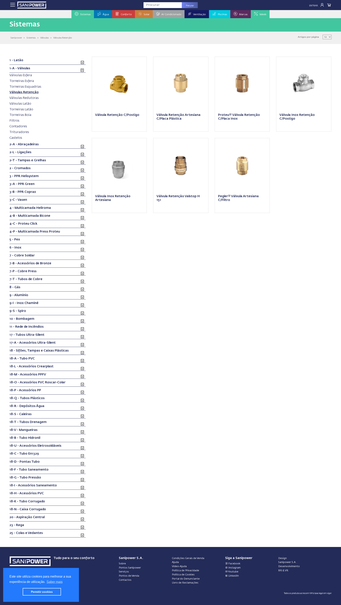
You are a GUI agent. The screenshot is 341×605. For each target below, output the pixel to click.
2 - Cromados (20, 168)
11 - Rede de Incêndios (26, 326)
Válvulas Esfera (20, 75)
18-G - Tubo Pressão (25, 477)
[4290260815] (304, 83)
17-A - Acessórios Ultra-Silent (32, 342)
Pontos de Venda (129, 576)
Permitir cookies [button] (42, 591)
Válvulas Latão (20, 103)
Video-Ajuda (179, 566)
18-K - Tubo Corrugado (27, 501)
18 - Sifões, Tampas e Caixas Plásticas (39, 350)
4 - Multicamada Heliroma (30, 208)
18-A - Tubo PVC (22, 358)
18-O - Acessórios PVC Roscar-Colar (37, 382)
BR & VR (283, 570)
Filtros (14, 120)
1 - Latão (16, 60)
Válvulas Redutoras (24, 98)
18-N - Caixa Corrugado (27, 509)
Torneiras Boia (20, 115)
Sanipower (16, 38)
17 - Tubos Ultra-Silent (26, 335)
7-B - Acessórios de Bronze (30, 263)
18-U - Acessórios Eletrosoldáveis (35, 445)
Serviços (124, 571)
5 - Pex (14, 239)
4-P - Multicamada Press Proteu (34, 231)
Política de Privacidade (185, 570)
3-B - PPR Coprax (22, 192)
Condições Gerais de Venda (188, 558)
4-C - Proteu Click (23, 223)
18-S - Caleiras (20, 414)
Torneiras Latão (21, 109)
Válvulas (44, 38)
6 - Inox (15, 247)
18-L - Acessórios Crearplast (31, 366)
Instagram (234, 568)
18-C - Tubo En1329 (24, 453)
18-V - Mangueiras (23, 430)
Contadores (18, 126)
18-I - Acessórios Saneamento (33, 485)
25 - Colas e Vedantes (26, 533)
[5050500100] (119, 83)
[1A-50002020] (242, 83)
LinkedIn (233, 576)
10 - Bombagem (21, 319)
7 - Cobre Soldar (22, 255)
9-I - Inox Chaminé (23, 303)
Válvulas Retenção (62, 38)
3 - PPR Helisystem (24, 176)
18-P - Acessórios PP (25, 390)
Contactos (125, 580)
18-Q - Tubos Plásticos (27, 398)
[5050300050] (181, 83)
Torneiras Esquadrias (25, 86)
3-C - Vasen (18, 200)
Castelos (15, 138)
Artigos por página (308, 37)
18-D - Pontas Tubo (24, 461)
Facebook (234, 563)
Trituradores (19, 132)
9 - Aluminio (18, 295)
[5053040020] (119, 165)
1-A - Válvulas (19, 68)
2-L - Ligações (20, 152)
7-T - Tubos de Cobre (25, 279)
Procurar (190, 6)
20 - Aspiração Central (27, 517)
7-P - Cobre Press (23, 271)
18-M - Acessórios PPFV (27, 374)
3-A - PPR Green (22, 184)
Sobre (122, 563)
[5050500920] (242, 165)
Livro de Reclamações (185, 583)
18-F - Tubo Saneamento (29, 469)
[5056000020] (181, 165)
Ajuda (175, 562)
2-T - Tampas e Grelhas (27, 160)
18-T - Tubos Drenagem (28, 422)
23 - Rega (16, 525)
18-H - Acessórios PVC (26, 493)
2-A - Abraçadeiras (24, 144)
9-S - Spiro (17, 311)
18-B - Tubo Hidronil (24, 438)
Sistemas (31, 38)
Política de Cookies (183, 574)
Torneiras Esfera (21, 81)
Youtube (233, 571)
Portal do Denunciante (186, 579)
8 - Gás (14, 287)
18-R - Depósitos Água (26, 406)
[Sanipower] (31, 5)
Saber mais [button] (55, 581)
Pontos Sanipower (130, 568)
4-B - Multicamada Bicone (29, 216)
